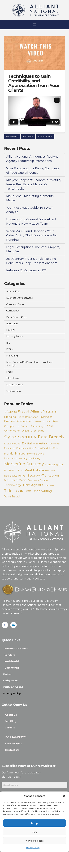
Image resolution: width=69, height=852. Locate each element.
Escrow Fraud (41, 448)
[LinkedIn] (13, 625)
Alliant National (44, 411)
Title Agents (32, 485)
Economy (55, 443)
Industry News (14, 336)
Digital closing (12, 443)
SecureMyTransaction (43, 475)
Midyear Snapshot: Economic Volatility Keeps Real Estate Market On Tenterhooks (33, 184)
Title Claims (12, 378)
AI (27, 411)
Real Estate (34, 470)
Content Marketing (32, 426)
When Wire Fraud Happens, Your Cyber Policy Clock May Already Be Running (31, 235)
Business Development (19, 297)
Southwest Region (38, 480)
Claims (55, 421)
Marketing (12, 355)
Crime (49, 426)
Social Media (18, 479)
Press (9, 371)
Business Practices (42, 421)
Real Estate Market (15, 475)
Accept (34, 823)
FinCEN (10, 330)
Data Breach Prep (16, 317)
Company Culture (16, 304)
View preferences (34, 840)
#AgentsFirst (12, 137)
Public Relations (13, 470)
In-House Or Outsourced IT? (26, 270)
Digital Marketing (35, 443)
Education (28, 137)
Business (46, 416)
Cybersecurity (20, 436)
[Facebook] (5, 625)
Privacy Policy (32, 847)
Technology (12, 485)
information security (16, 458)
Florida (8, 453)
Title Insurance (45, 137)
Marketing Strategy (24, 463)
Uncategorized (14, 384)
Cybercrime (37, 430)
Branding (10, 416)
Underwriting (13, 391)
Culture (25, 431)
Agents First (13, 291)
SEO (6, 479)
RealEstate (50, 471)
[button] (64, 795)
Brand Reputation (27, 417)
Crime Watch (12, 430)
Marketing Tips (54, 464)
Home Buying (35, 453)
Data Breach (51, 436)
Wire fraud (12, 496)
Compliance (13, 310)
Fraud (20, 453)
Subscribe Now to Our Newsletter (28, 766)
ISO (8, 342)
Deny (34, 831)
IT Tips (9, 349)
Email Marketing (25, 448)
